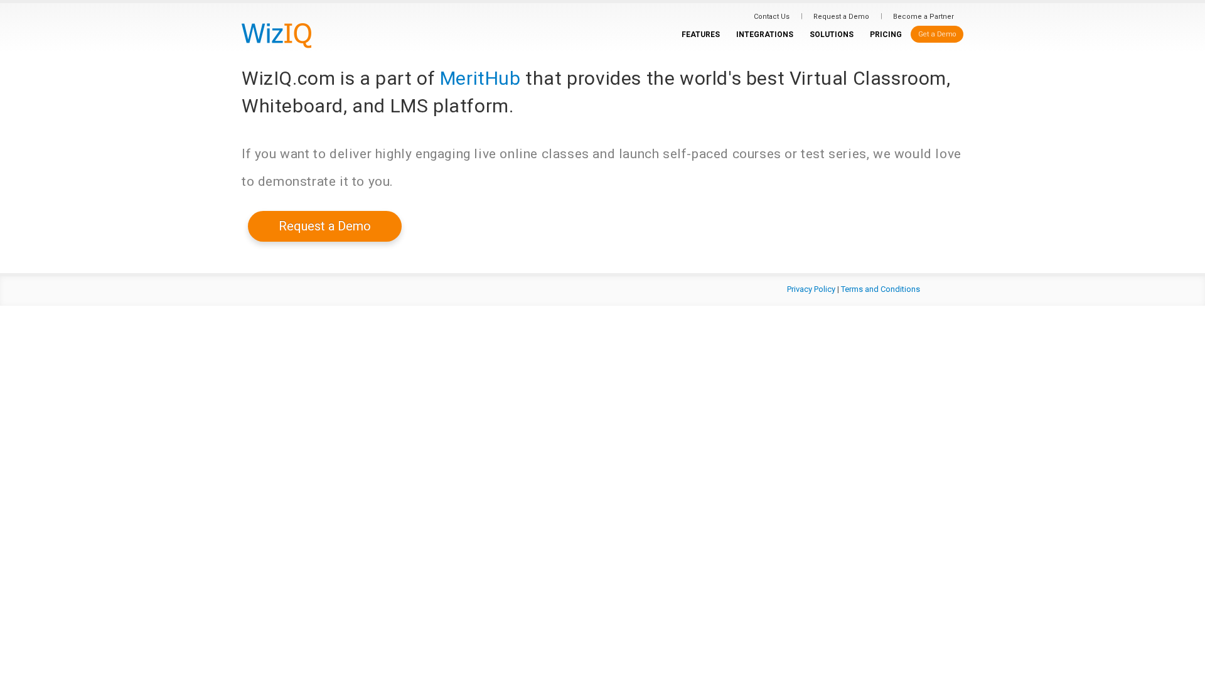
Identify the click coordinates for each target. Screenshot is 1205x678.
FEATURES (701, 34)
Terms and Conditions (880, 289)
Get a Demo (937, 34)
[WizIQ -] (276, 35)
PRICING (886, 34)
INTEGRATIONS (764, 34)
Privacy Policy (811, 289)
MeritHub (480, 78)
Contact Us (772, 17)
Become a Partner (923, 17)
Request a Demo (841, 17)
